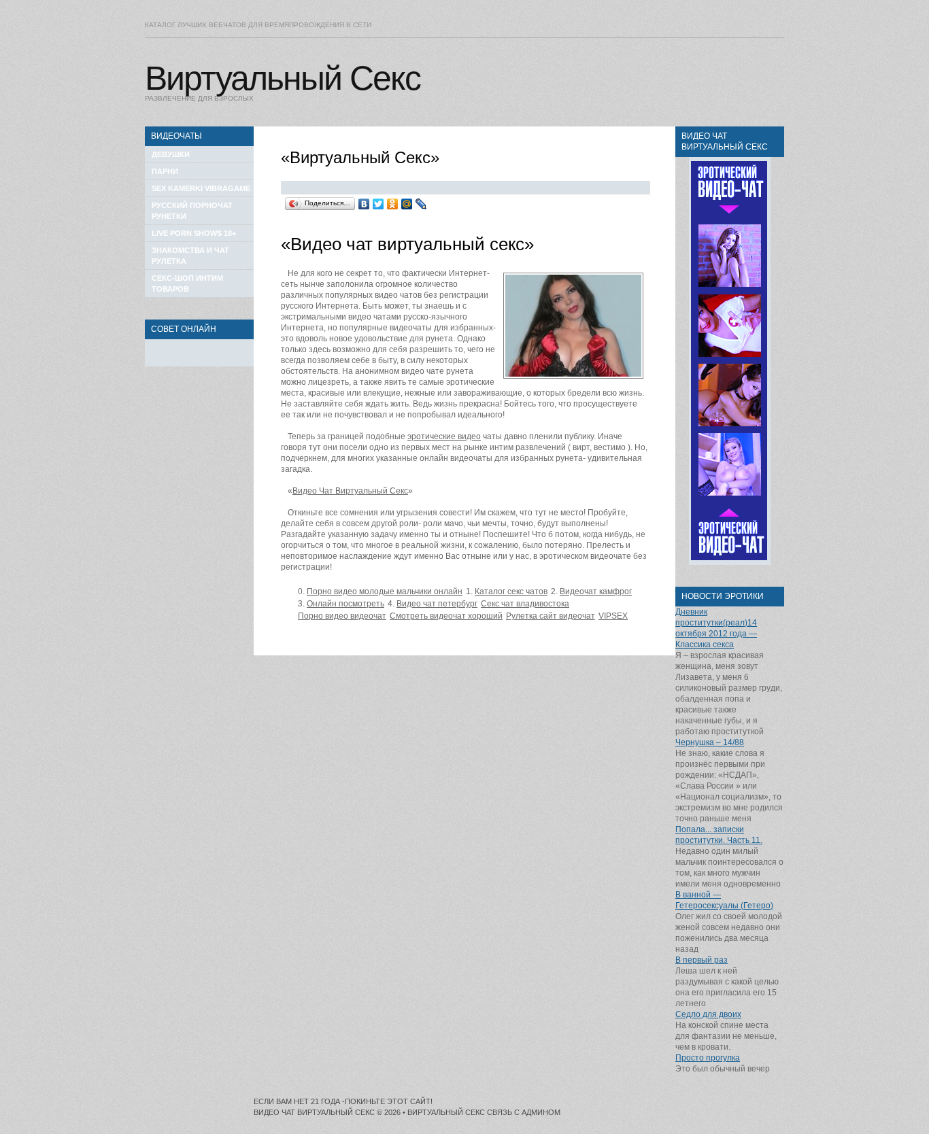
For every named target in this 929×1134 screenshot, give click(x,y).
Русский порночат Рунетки (192, 210)
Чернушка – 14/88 (709, 742)
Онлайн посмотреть (345, 603)
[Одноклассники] (393, 204)
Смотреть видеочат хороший (446, 616)
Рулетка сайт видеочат (550, 616)
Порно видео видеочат (342, 616)
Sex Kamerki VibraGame (201, 188)
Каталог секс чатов (511, 591)
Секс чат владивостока (525, 603)
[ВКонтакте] (364, 204)
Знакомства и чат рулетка (190, 255)
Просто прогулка (707, 1058)
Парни (165, 171)
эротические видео (444, 436)
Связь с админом (523, 1112)
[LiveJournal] (421, 204)
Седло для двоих (708, 1014)
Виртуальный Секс (282, 78)
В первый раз (701, 960)
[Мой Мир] (407, 204)
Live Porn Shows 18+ (194, 233)
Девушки (171, 154)
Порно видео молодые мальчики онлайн (384, 591)
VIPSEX (613, 616)
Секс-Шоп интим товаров (187, 283)
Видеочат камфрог (596, 591)
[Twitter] (378, 204)
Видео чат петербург (436, 603)
